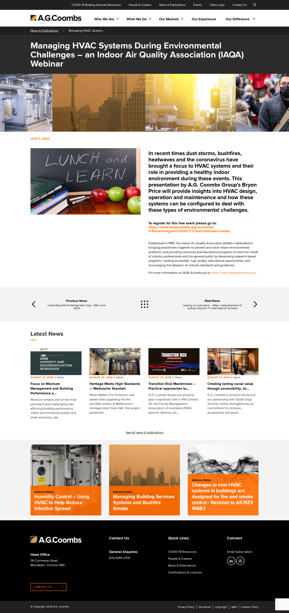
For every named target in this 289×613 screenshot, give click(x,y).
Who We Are (104, 19)
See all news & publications (144, 432)
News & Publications (172, 5)
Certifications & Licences (185, 572)
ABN (234, 607)
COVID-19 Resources (182, 552)
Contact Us (240, 5)
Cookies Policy (250, 607)
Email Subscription (239, 552)
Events (197, 5)
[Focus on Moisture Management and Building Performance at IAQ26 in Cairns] (56, 361)
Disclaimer (205, 607)
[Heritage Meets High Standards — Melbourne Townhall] (115, 361)
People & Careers (140, 5)
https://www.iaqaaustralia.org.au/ (234, 272)
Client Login (217, 5)
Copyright (221, 607)
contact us (43, 586)
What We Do (137, 19)
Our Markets (169, 19)
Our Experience (204, 19)
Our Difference (237, 19)
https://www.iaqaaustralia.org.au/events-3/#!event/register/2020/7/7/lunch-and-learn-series (189, 229)
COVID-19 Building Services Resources (96, 5)
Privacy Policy (186, 607)
